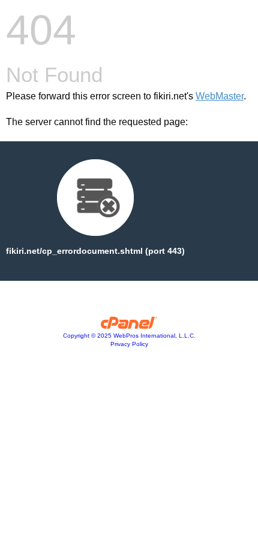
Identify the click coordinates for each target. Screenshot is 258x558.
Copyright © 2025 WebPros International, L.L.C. (129, 335)
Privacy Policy (129, 344)
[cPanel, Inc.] (129, 325)
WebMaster (220, 96)
